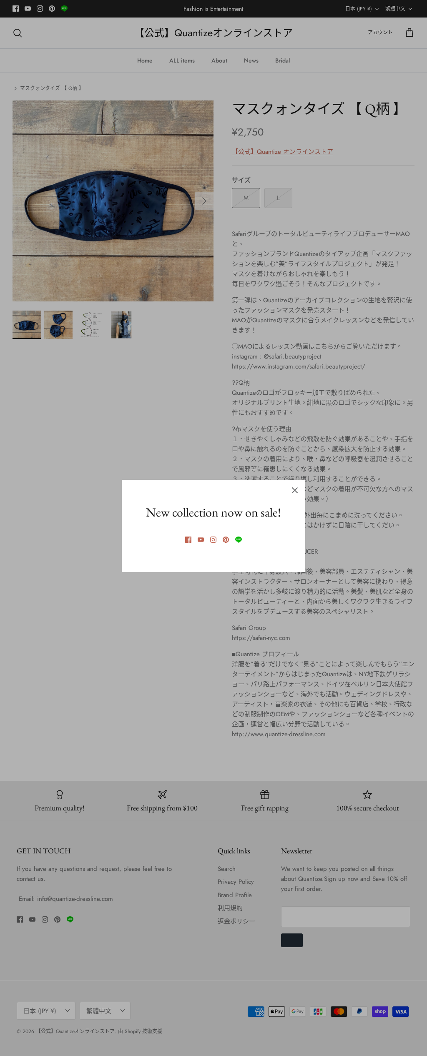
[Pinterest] (226, 540)
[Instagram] (213, 540)
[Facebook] (188, 540)
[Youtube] (201, 540)
